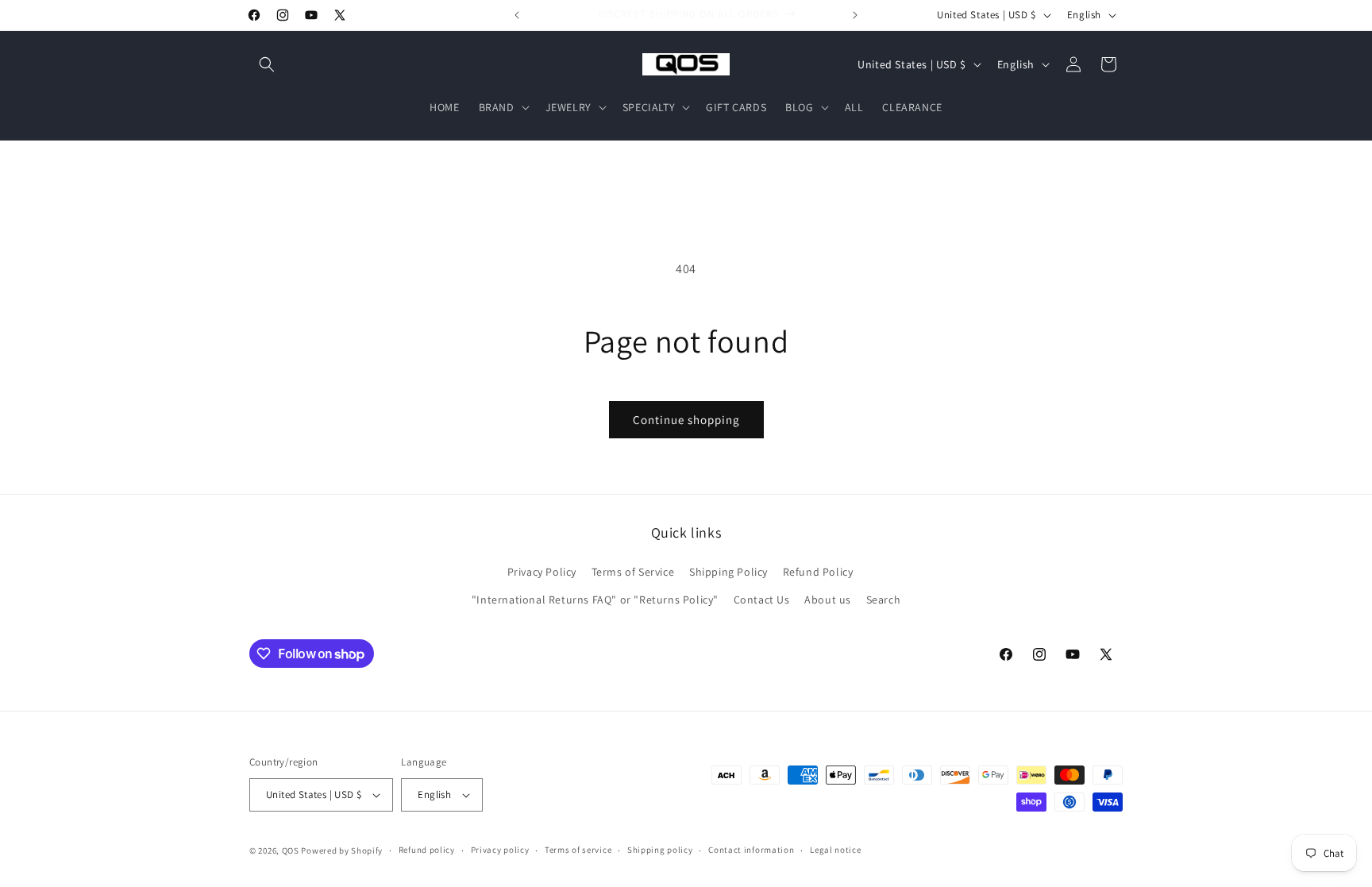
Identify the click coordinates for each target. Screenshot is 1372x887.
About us (827, 599)
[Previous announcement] (516, 15)
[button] (266, 64)
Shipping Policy (728, 572)
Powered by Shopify (342, 850)
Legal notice (835, 849)
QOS (290, 850)
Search (883, 599)
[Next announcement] (855, 15)
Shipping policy (660, 849)
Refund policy (427, 849)
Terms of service (578, 849)
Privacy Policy (541, 572)
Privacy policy (500, 849)
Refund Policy (818, 572)
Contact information (751, 849)
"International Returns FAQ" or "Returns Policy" (595, 599)
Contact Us (762, 599)
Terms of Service (633, 572)
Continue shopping (686, 419)
